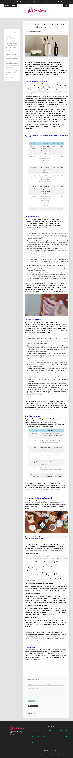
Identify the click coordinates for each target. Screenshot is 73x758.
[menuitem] (7, 2)
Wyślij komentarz (33, 705)
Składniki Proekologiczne (11, 54)
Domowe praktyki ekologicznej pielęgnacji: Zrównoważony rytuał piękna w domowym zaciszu (11, 71)
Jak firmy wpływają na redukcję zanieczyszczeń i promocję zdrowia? (11, 45)
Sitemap (12, 734)
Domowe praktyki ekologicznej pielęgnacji (11, 62)
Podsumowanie (9, 77)
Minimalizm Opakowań (11, 51)
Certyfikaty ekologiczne (11, 58)
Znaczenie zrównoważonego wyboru (10, 38)
